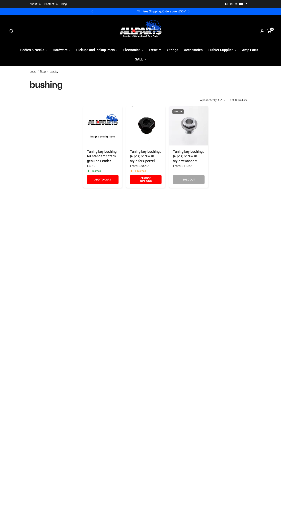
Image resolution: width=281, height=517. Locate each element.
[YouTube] (241, 4)
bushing (54, 71)
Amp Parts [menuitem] (250, 50)
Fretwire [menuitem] (155, 50)
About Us (35, 4)
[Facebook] (226, 4)
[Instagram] (236, 4)
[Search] (12, 31)
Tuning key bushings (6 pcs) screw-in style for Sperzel (145, 156)
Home (33, 71)
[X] (231, 4)
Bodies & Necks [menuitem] (32, 50)
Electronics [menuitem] (131, 50)
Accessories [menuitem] (193, 50)
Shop (43, 71)
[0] (268, 31)
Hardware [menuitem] (60, 50)
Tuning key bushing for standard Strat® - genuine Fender (102, 156)
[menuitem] (36, 4)
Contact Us (51, 4)
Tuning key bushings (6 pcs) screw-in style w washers (188, 156)
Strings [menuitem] (172, 50)
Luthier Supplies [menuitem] (220, 50)
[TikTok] (246, 4)
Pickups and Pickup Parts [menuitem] (95, 50)
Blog (64, 4)
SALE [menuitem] (139, 59)
